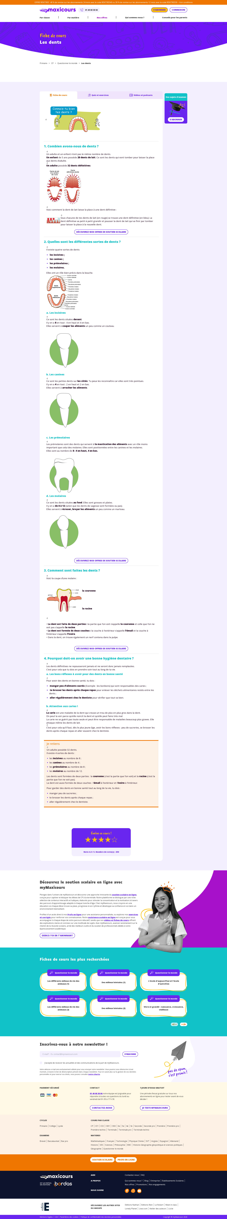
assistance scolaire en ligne (102, 917)
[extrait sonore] (46, 119)
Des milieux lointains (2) (113, 1008)
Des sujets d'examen (176, 97)
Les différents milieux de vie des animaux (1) (63, 982)
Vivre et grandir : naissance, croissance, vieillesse (163, 1008)
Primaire (43, 63)
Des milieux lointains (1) (113, 982)
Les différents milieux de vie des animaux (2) (63, 1008)
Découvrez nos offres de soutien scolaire (101, 231)
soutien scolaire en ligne (124, 894)
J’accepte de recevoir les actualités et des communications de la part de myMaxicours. (81, 1063)
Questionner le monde (67, 63)
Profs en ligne (74, 914)
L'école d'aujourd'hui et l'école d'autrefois (163, 982)
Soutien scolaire (102, 1159)
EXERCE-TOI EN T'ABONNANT (57, 935)
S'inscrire (130, 1054)
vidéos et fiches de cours (116, 920)
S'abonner (176, 119)
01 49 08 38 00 (96, 1093)
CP (52, 63)
